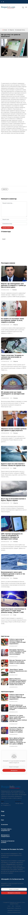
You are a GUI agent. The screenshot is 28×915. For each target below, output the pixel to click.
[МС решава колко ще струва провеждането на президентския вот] (14, 382)
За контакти (4, 824)
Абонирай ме (14, 770)
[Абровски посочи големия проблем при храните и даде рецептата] (14, 418)
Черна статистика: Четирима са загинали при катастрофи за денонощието (12, 357)
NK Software (15, 903)
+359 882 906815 (19, 803)
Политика (15, 289)
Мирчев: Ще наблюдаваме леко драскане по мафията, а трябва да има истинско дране (13, 285)
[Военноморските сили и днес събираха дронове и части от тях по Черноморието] (14, 562)
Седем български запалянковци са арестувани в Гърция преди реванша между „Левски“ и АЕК (13, 610)
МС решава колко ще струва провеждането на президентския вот (12, 393)
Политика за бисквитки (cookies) (14, 912)
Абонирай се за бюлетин (14, 892)
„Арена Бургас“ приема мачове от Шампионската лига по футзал (18, 671)
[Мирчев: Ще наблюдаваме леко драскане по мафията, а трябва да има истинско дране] (14, 273)
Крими (15, 468)
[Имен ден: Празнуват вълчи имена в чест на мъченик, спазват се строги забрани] (4, 663)
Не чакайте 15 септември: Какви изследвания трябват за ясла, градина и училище (12, 320)
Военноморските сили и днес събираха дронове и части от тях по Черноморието (13, 573)
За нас (3, 815)
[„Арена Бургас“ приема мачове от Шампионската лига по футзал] (4, 672)
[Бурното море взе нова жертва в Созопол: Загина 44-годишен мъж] (14, 453)
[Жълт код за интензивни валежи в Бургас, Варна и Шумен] (14, 488)
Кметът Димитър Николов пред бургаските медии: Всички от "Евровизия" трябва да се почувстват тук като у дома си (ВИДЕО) (17, 740)
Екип (2, 820)
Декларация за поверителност (14, 910)
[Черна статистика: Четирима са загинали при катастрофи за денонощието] (14, 345)
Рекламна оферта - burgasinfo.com (14, 908)
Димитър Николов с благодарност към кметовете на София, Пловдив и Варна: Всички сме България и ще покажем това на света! (17, 681)
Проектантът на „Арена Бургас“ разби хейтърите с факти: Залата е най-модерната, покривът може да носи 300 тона (18, 718)
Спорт (15, 615)
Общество (16, 56)
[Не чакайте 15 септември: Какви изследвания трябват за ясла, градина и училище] (14, 308)
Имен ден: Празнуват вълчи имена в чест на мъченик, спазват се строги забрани (17, 662)
